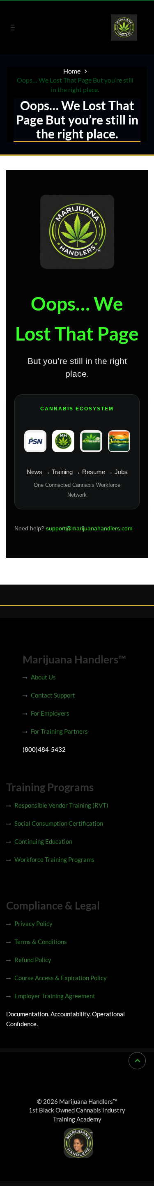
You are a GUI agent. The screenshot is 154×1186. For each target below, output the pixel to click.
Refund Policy (32, 959)
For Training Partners (59, 731)
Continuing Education (43, 841)
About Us (43, 677)
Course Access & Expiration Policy (60, 977)
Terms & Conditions (40, 941)
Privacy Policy (33, 923)
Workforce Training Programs (54, 859)
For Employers (50, 713)
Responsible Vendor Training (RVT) (61, 805)
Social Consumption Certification (58, 823)
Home (71, 71)
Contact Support (53, 695)
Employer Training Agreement (54, 995)
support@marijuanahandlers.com (89, 528)
